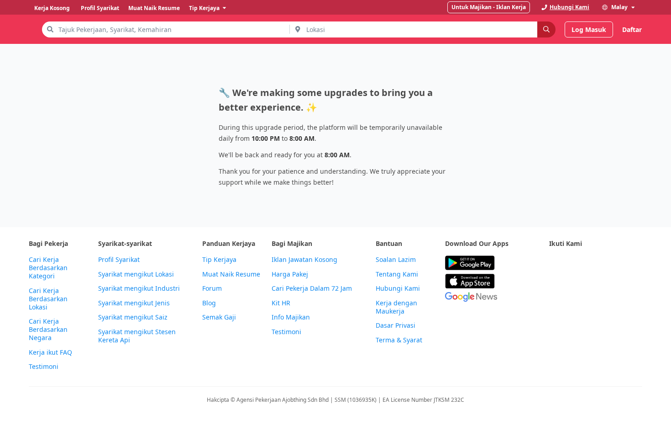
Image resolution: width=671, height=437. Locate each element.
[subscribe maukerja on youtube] (594, 263)
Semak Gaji (219, 317)
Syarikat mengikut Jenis (134, 303)
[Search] (546, 29)
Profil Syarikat (119, 260)
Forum (212, 288)
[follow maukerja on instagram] (614, 263)
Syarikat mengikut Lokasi (136, 274)
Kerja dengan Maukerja (396, 307)
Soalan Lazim (396, 260)
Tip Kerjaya (219, 260)
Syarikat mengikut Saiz (133, 317)
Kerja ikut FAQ (50, 352)
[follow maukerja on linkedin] (634, 263)
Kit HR (281, 303)
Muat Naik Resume (231, 274)
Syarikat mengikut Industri (139, 288)
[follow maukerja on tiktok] (554, 285)
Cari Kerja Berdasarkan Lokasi (48, 299)
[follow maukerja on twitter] (574, 263)
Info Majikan (291, 317)
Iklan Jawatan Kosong (304, 260)
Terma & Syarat (399, 340)
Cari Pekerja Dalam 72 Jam (312, 288)
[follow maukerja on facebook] (554, 263)
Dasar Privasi (395, 325)
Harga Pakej (290, 274)
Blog (209, 303)
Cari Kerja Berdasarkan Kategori (48, 268)
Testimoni (43, 366)
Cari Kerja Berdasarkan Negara (48, 329)
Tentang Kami (397, 274)
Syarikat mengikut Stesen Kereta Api (137, 336)
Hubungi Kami (398, 288)
